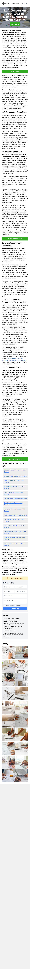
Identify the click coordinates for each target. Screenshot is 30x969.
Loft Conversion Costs (9, 631)
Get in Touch (6, 636)
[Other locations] (22, 3)
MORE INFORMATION (15, 459)
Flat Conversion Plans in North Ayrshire (15, 499)
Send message (15, 609)
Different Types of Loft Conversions (13, 624)
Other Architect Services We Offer (13, 633)
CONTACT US (15, 71)
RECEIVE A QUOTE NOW (15, 238)
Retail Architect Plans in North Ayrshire (15, 515)
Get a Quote (15, 24)
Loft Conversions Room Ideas (11, 618)
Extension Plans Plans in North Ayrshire (15, 476)
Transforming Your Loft (10, 621)
